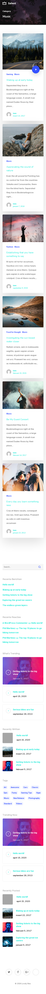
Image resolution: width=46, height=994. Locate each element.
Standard (8, 804)
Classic (35, 787)
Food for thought (13, 332)
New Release (18, 798)
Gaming (9, 74)
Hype (38, 793)
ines (14, 113)
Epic (5, 793)
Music (17, 74)
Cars (25, 787)
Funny (14, 793)
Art (5, 787)
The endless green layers (15, 605)
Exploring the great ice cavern (17, 600)
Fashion (9, 247)
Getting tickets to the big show (17, 595)
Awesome (15, 787)
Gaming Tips (26, 793)
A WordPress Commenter (15, 623)
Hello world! (8, 584)
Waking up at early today (14, 590)
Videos (19, 804)
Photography (34, 798)
